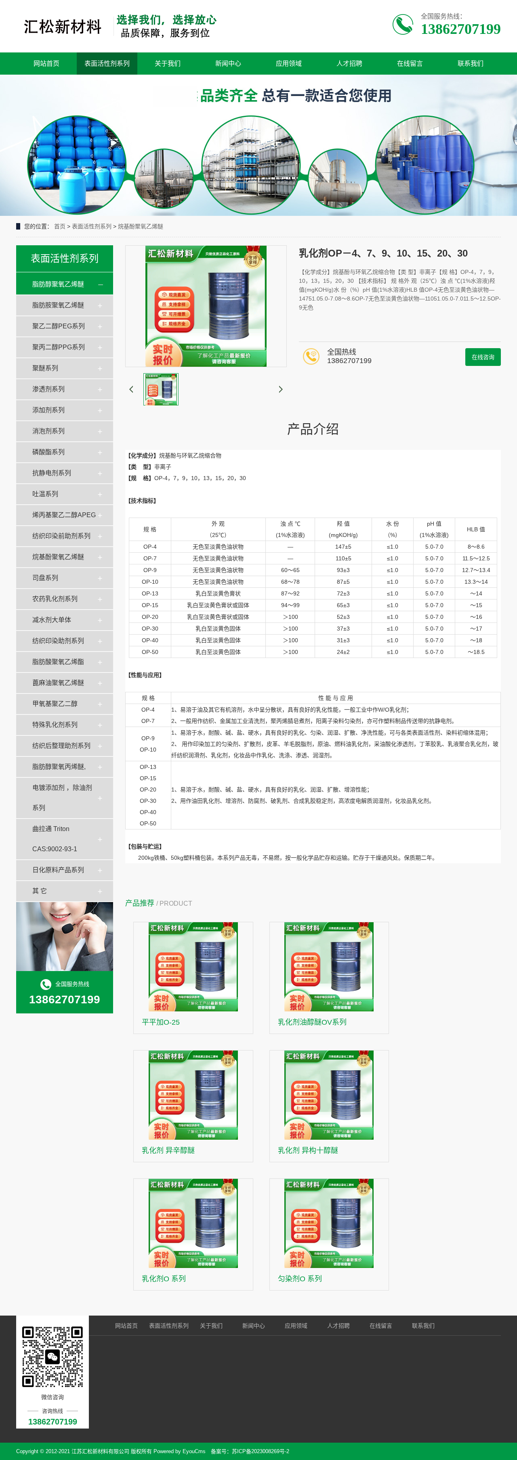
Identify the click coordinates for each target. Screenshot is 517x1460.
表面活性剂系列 (107, 63)
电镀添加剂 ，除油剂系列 (62, 797)
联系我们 (470, 63)
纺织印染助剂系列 (58, 640)
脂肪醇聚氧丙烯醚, (59, 766)
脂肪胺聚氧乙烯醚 (58, 305)
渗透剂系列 (48, 389)
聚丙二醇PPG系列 (58, 347)
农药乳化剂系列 (55, 598)
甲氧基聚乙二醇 (55, 703)
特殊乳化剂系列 (55, 724)
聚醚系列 (45, 368)
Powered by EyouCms (179, 1451)
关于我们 (168, 63)
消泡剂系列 (48, 431)
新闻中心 (228, 63)
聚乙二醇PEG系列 (58, 326)
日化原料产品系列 (58, 870)
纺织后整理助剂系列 (61, 745)
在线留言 (410, 63)
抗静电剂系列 (51, 473)
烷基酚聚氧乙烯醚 (140, 226)
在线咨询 (483, 357)
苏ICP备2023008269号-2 (260, 1451)
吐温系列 (45, 494)
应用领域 (289, 63)
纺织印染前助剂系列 (61, 536)
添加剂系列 (48, 410)
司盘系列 (45, 577)
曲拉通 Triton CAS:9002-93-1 (54, 838)
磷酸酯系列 (48, 452)
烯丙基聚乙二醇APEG (64, 515)
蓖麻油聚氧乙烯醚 (58, 682)
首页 (59, 226)
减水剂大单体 (51, 619)
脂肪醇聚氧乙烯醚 (58, 284)
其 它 (39, 891)
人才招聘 (349, 63)
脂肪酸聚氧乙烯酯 (58, 661)
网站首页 (46, 63)
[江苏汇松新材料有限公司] (120, 26)
